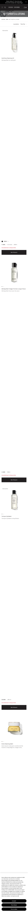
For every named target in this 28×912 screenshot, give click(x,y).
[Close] (25, 2)
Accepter (14, 901)
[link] (25, 7)
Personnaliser (14, 909)
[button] (2, 7)
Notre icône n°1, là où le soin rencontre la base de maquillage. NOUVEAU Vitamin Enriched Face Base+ (13, 3)
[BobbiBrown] (14, 7)
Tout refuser (14, 905)
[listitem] (14, 141)
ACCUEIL (3, 19)
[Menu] (2, 7)
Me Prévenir (14, 252)
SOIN (7, 19)
